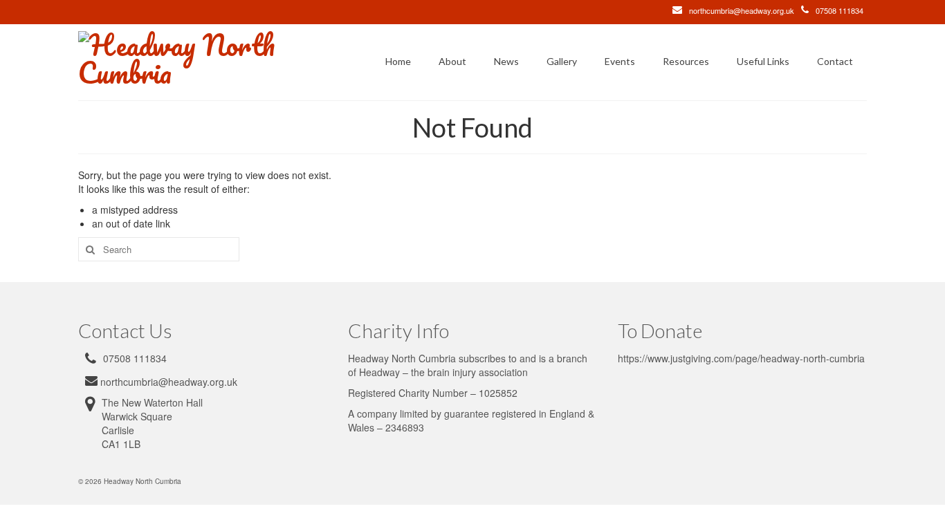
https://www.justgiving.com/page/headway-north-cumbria (741, 358)
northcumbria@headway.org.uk (741, 10)
